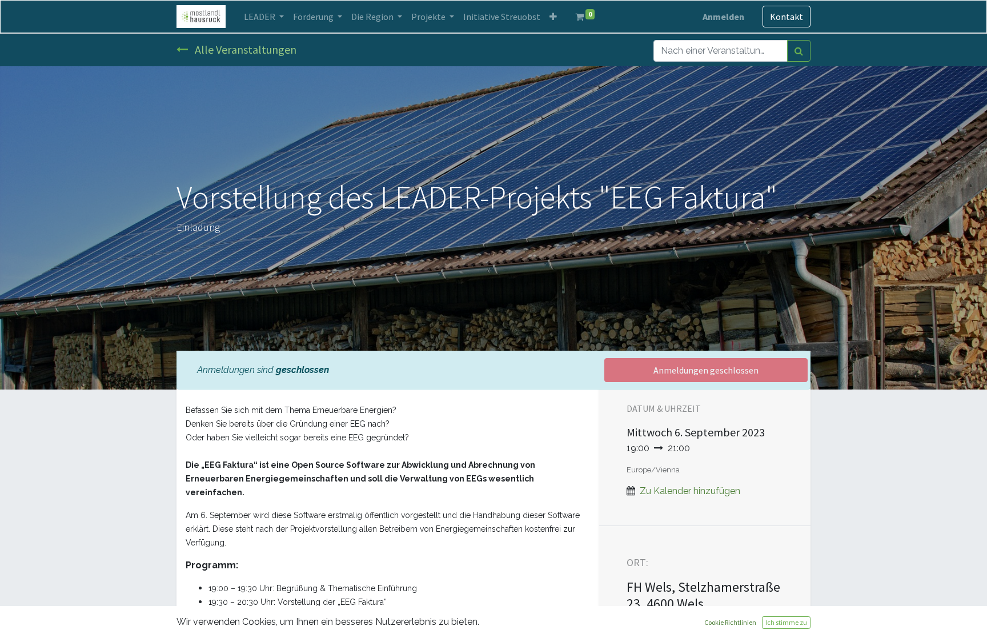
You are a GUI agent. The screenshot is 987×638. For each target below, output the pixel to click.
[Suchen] (799, 51)
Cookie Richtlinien (730, 622)
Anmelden (723, 16)
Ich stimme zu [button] (786, 622)
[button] (553, 16)
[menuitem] (502, 16)
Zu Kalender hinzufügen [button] (690, 490)
